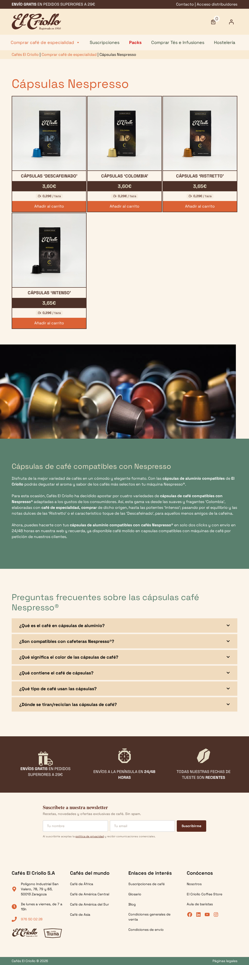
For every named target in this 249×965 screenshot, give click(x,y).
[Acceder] (231, 22)
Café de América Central (89, 894)
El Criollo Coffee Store (204, 894)
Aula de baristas (200, 904)
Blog (132, 904)
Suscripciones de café (146, 884)
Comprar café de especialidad (42, 42)
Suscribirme (191, 825)
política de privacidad (89, 836)
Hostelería (224, 42)
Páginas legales (225, 961)
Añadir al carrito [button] (49, 206)
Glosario (134, 894)
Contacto (185, 4)
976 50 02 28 (32, 919)
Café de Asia (80, 914)
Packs (135, 42)
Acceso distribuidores (217, 4)
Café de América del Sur (89, 904)
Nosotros (194, 884)
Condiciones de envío (146, 929)
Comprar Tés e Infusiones (177, 42)
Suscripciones (104, 42)
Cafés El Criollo (25, 54)
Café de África (81, 884)
